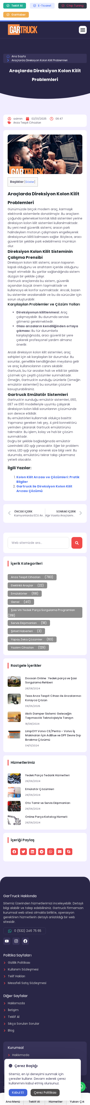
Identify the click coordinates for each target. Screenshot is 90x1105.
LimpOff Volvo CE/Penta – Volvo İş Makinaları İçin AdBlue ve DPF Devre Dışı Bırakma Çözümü (53, 735)
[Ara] (76, 543)
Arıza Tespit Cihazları (25, 577)
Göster (29, 182)
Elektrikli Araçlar (22, 585)
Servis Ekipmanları (24, 623)
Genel (15, 602)
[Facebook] (25, 941)
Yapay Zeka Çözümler (26, 639)
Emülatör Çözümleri (39, 789)
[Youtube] (6, 941)
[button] (83, 30)
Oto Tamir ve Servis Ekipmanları (47, 803)
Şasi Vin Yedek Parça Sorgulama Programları (43, 610)
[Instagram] (15, 941)
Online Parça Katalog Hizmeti (46, 817)
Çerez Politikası (45, 1092)
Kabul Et (18, 1092)
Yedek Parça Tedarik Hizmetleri (47, 775)
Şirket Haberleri (22, 631)
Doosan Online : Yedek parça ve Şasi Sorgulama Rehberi (51, 680)
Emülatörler (19, 593)
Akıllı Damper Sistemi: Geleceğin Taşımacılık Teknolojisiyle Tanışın (49, 716)
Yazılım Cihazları (22, 647)
